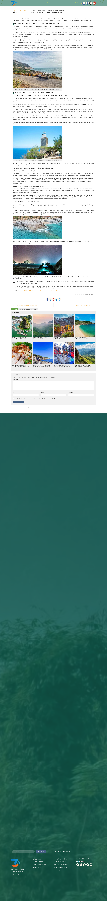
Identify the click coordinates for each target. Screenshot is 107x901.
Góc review (58, 3)
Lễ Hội (76, 3)
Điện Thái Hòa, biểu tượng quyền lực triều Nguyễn (26, 305)
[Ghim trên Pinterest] (53, 299)
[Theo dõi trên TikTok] (90, 3)
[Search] (81, 3)
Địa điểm (52, 3)
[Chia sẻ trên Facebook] (47, 299)
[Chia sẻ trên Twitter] (50, 299)
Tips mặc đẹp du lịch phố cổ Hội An (84, 305)
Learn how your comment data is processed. (42, 407)
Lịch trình (66, 3)
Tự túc (72, 3)
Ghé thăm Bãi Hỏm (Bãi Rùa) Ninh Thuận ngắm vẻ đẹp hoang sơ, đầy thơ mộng (38, 290)
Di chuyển (46, 3)
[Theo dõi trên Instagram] (87, 3)
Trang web (70, 392)
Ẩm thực (39, 3)
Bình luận (15, 379)
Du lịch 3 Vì (15, 10)
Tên (14, 392)
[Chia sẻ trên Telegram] (59, 299)
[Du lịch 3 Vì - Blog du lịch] (19, 3)
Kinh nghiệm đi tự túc (25, 10)
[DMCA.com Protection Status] (80, 861)
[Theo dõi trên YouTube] (94, 3)
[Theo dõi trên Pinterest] (87, 865)
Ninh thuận (34, 309)
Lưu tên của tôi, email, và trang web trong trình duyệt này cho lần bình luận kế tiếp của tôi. (36, 398)
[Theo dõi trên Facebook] (84, 3)
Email (42, 392)
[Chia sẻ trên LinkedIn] (56, 299)
